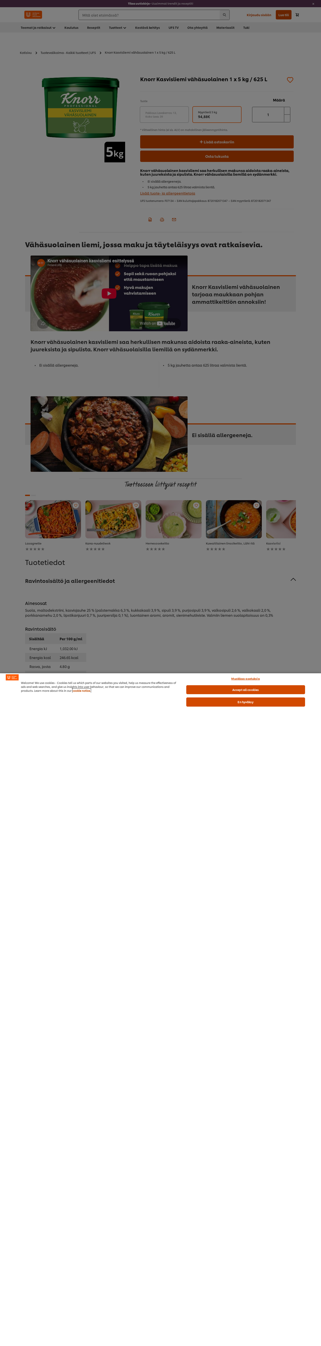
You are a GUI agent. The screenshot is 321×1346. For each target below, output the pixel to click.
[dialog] (160, 1009)
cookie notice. (82, 690)
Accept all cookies (245, 690)
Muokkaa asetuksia (245, 678)
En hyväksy (245, 702)
